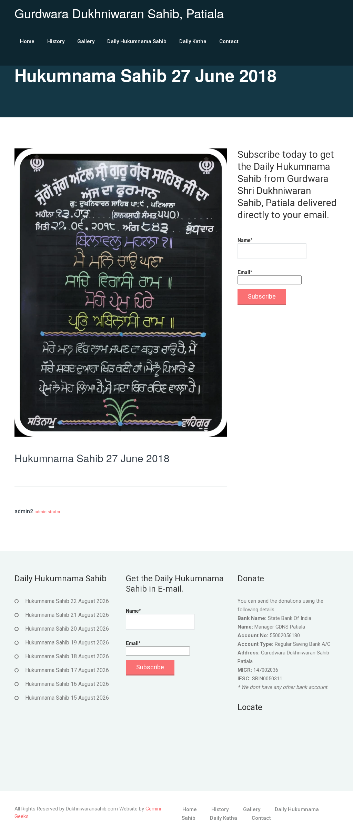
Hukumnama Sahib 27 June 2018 (92, 457)
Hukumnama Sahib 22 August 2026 (67, 601)
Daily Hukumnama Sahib (137, 41)
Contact (229, 41)
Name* (245, 239)
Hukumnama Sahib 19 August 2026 (67, 642)
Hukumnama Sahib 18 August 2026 (67, 656)
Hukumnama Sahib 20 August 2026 (67, 628)
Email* (245, 272)
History (55, 41)
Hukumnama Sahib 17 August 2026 (67, 670)
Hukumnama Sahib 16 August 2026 (67, 684)
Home (27, 41)
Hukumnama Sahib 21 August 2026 (67, 615)
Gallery (85, 41)
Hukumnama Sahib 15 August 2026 (67, 697)
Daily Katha (192, 41)
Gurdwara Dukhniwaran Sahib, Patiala (119, 13)
